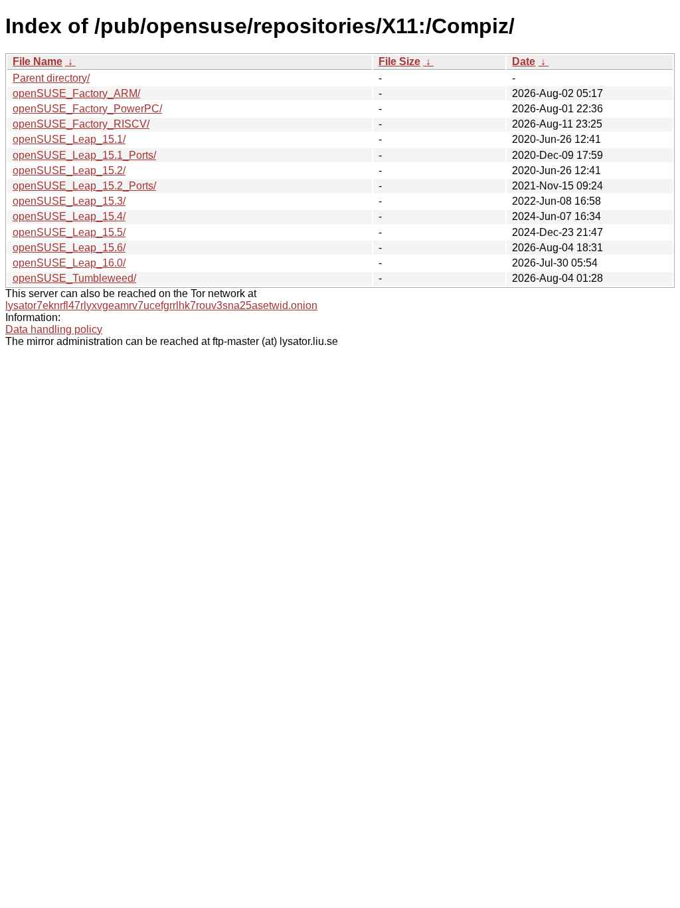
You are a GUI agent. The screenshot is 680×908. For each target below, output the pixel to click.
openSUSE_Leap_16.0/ (69, 263)
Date (523, 61)
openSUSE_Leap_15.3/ (69, 201)
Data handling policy (53, 329)
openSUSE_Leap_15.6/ (69, 247)
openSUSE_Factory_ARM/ (76, 93)
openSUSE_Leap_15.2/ (69, 170)
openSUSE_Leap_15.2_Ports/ (84, 185)
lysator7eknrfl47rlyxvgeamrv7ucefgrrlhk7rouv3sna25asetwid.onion (161, 305)
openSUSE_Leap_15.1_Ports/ (84, 155)
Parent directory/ (51, 78)
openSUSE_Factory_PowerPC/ (87, 108)
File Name (37, 61)
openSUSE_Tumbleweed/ (74, 278)
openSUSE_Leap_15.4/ (69, 216)
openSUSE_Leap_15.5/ (69, 232)
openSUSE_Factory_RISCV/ (81, 124)
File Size (399, 61)
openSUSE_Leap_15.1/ (69, 139)
